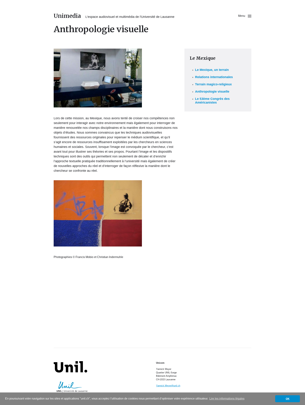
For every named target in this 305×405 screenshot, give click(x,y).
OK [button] (287, 398)
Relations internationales (214, 77)
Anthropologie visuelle (212, 91)
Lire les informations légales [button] (226, 398)
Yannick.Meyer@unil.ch (168, 385)
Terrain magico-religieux (213, 84)
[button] (245, 16)
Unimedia (67, 16)
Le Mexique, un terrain (212, 70)
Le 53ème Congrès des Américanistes (212, 100)
